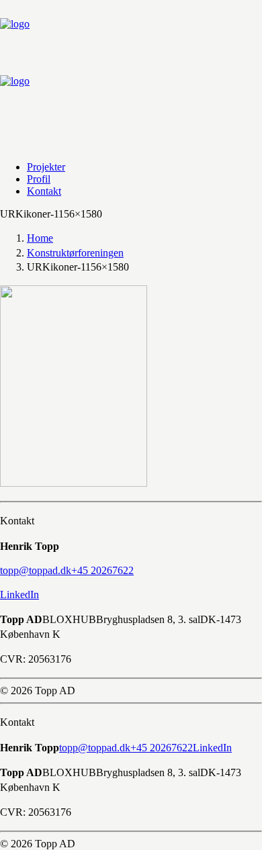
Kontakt (44, 191)
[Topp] (131, 75)
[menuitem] (129, 167)
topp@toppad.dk (94, 747)
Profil (38, 179)
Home (40, 238)
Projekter (46, 167)
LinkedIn (19, 594)
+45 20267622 (161, 747)
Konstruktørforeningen (75, 252)
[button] (35, 570)
